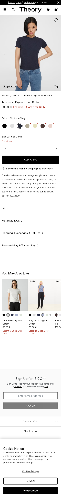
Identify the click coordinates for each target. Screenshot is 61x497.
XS (4, 148)
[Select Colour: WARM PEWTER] (27, 126)
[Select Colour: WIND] (17, 315)
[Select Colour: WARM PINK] (50, 126)
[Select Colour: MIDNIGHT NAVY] (13, 315)
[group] (15, 295)
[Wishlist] (48, 9)
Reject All (30, 481)
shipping (32, 168)
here (46, 387)
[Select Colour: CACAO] (57, 315)
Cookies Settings (30, 471)
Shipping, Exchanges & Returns (21, 233)
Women (5, 95)
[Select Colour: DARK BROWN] (42, 126)
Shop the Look (10, 86)
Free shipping (15, 2)
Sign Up (30, 406)
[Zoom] (55, 85)
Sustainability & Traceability (18, 245)
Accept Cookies (30, 490)
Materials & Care (12, 220)
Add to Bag (30, 159)
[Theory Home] (30, 9)
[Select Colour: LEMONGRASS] (35, 126)
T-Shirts (15, 95)
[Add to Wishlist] (55, 21)
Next (56, 53)
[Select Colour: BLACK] (4, 126)
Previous (5, 53)
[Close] (58, 3)
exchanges (29, 2)
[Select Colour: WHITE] (12, 126)
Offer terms (18, 387)
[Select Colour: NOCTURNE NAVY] (20, 126)
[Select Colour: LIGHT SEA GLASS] (21, 315)
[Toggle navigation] (4, 9)
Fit (3, 208)
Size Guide (16, 136)
